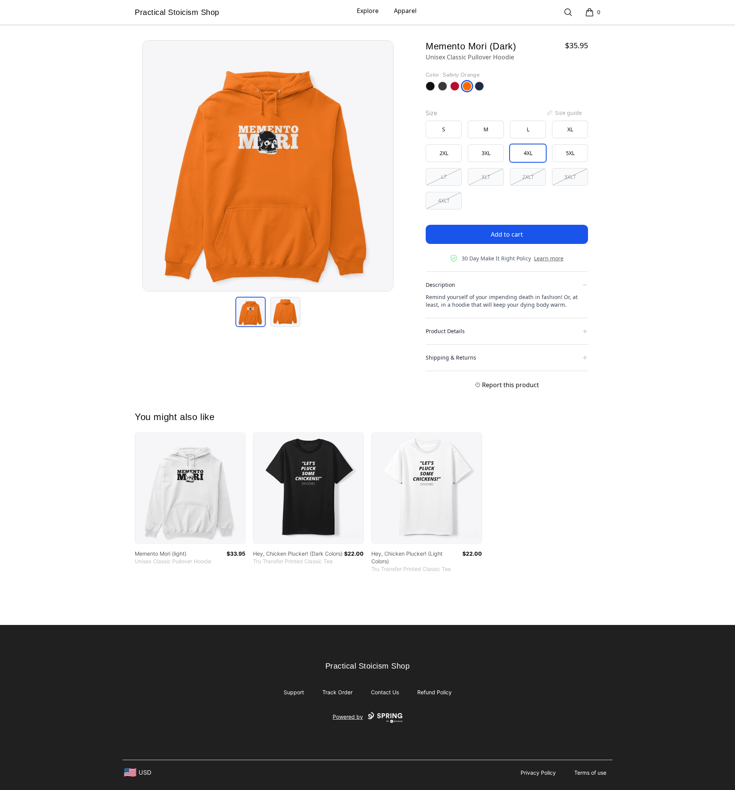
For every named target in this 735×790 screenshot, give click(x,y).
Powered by (348, 716)
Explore (368, 11)
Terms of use (590, 772)
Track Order (337, 692)
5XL (570, 153)
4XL (528, 153)
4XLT (444, 200)
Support (294, 692)
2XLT (528, 176)
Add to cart (507, 234)
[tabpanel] (268, 165)
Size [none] (431, 113)
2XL (443, 153)
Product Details (445, 331)
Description (440, 284)
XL (570, 129)
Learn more (549, 258)
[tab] (250, 312)
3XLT (570, 176)
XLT (486, 176)
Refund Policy (434, 692)
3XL (486, 153)
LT (444, 176)
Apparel (405, 11)
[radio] (444, 129)
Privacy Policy (538, 772)
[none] (564, 113)
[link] (190, 488)
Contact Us (385, 692)
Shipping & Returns (451, 357)
